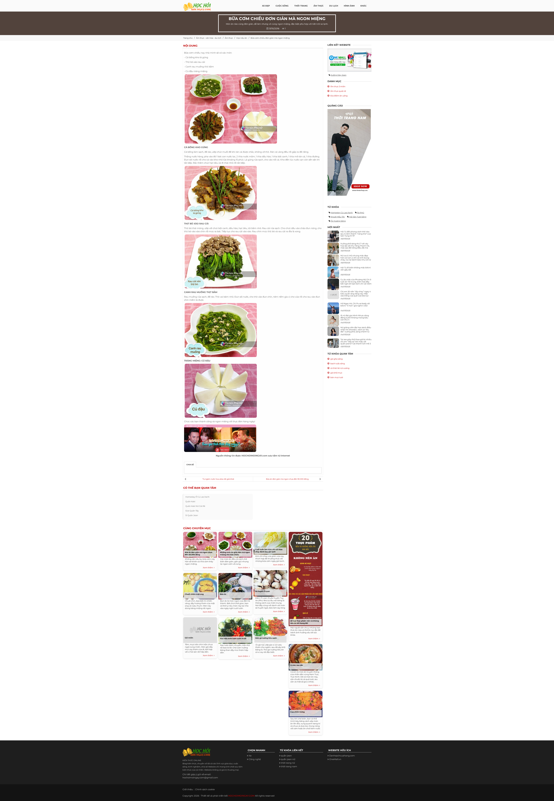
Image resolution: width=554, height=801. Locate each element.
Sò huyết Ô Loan (262, 591)
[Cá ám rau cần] (305, 656)
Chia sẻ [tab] (190, 464)
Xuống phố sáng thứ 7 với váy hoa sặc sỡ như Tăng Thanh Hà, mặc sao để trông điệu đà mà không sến (355, 246)
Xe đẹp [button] (266, 5)
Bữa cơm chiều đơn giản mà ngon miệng (270, 38)
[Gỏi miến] (200, 629)
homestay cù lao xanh (342, 212)
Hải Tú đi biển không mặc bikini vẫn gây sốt (355, 268)
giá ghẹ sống (336, 359)
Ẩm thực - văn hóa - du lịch (208, 38)
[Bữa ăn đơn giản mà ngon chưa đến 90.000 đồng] (200, 544)
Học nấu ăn (241, 38)
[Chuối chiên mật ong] (200, 585)
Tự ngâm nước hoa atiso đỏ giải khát (218, 479)
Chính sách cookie (205, 789)
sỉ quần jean (191, 515)
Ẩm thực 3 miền (337, 86)
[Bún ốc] (235, 585)
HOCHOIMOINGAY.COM (241, 795)
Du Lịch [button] (333, 5)
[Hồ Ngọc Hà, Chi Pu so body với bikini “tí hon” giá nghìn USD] (333, 309)
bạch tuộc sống (337, 363)
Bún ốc (223, 594)
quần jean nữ (288, 759)
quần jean (286, 755)
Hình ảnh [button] (349, 5)
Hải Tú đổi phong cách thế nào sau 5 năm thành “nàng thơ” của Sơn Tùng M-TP (355, 233)
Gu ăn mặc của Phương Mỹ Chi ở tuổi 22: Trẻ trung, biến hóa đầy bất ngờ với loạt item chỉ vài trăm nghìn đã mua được (355, 282)
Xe (250, 755)
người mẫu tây (338, 217)
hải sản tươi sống (357, 217)
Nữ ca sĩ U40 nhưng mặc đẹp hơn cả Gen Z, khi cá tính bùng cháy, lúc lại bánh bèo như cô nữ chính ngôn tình (355, 258)
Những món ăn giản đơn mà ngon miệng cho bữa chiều (235, 553)
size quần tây (192, 511)
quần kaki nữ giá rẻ (195, 506)
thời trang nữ (288, 762)
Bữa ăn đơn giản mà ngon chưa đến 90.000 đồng (287, 479)
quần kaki (190, 501)
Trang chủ (188, 38)
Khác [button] (363, 5)
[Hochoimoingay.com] (197, 5)
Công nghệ (255, 759)
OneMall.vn (335, 759)
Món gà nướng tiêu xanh (266, 638)
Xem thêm (208, 567)
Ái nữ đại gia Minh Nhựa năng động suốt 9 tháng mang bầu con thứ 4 (354, 317)
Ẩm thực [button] (318, 5)
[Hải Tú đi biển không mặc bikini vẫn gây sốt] (333, 273)
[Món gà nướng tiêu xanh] (270, 629)
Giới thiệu (188, 789)
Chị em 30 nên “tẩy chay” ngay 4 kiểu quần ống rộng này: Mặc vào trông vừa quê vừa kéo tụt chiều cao (355, 294)
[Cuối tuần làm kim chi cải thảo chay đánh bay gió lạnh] (270, 542)
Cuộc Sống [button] (282, 5)
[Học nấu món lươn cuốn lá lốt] (235, 629)
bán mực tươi (336, 377)
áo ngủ (360, 212)
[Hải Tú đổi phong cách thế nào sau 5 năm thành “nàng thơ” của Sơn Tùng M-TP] (333, 237)
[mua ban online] (349, 60)
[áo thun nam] (349, 152)
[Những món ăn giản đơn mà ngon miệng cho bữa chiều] (235, 544)
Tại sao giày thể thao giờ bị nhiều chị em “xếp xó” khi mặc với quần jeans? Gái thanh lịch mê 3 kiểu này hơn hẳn (355, 342)
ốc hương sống (338, 221)
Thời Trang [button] (301, 5)
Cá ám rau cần (296, 665)
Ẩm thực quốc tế (338, 91)
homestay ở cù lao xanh (197, 497)
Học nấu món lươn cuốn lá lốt (233, 638)
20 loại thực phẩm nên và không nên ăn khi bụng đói (304, 622)
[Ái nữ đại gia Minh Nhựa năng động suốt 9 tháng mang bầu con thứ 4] (333, 321)
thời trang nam (289, 766)
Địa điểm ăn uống (339, 96)
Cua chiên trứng (297, 712)
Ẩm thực (229, 38)
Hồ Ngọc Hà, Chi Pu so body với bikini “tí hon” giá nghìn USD (355, 304)
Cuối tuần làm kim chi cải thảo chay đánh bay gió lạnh (268, 550)
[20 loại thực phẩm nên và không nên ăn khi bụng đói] (305, 578)
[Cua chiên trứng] (305, 703)
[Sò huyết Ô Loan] (270, 582)
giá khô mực (336, 373)
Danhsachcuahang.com (342, 755)
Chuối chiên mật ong (194, 594)
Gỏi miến (189, 638)
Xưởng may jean (338, 75)
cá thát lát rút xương (339, 368)
